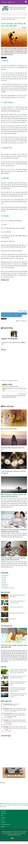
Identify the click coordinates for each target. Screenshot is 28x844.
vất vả (18, 142)
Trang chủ (3, 811)
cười (11, 199)
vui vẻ (25, 245)
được (16, 65)
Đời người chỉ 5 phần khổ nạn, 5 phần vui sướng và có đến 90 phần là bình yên (18, 689)
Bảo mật (10, 833)
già (13, 165)
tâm (5, 169)
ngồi (2, 133)
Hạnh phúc (4, 316)
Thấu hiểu (14, 316)
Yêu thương (24, 313)
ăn (13, 76)
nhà (11, 76)
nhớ (4, 271)
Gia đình (18, 313)
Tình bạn (4, 580)
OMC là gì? (13, 619)
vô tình (23, 84)
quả (4, 192)
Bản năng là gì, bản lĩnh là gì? (17, 613)
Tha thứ (9, 316)
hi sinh (2, 267)
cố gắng (25, 137)
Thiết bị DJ (13, 805)
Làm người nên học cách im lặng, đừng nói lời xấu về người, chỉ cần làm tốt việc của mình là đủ (18, 671)
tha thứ (17, 97)
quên (15, 171)
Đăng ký (5, 2)
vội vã (23, 116)
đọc (20, 263)
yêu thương (18, 95)
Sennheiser (3, 380)
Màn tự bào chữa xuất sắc (9, 429)
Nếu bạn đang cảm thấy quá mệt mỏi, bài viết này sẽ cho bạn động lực (18, 695)
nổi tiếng (22, 126)
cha (26, 65)
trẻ (3, 165)
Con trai (6, 220)
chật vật (13, 73)
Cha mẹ (19, 316)
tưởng (11, 122)
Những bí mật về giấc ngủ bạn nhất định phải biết (14, 646)
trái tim (12, 263)
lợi (18, 228)
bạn (4, 122)
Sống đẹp (4, 573)
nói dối (4, 256)
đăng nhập (8, 386)
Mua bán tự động (21, 805)
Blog (2, 815)
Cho (2, 84)
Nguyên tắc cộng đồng (19, 833)
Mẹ (1, 75)
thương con (6, 75)
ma (26, 122)
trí (18, 275)
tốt (12, 241)
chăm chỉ (9, 120)
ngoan (8, 196)
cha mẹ (24, 142)
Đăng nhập (12, 2)
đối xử (7, 271)
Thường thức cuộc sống (8, 587)
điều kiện (23, 97)
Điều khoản (17, 831)
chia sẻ (8, 277)
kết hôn (7, 65)
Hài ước (4, 579)
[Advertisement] (14, 296)
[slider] (24, 27)
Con (2, 65)
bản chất (15, 258)
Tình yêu (4, 577)
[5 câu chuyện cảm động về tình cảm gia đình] (14, 37)
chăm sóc (13, 169)
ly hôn (7, 67)
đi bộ (25, 75)
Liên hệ (2, 826)
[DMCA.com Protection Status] (14, 838)
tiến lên (3, 139)
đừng (12, 171)
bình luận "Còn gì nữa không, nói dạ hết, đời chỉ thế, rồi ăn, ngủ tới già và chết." (15, 710)
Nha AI (16, 380)
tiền (4, 131)
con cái (8, 169)
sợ (24, 199)
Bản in (18, 320)
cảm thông (3, 277)
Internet (12, 109)
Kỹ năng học (5, 584)
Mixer (1, 805)
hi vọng (18, 141)
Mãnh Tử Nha (17, 835)
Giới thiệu (3, 813)
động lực (18, 137)
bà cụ (12, 192)
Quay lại (24, 320)
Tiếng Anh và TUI (17, 803)
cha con (14, 67)
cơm (18, 76)
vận (12, 158)
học (14, 107)
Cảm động (12, 313)
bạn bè (7, 127)
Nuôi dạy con (5, 586)
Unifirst (4, 806)
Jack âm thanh (6, 805)
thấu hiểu (9, 142)
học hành (13, 120)
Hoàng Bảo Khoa (8, 803)
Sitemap (3, 822)
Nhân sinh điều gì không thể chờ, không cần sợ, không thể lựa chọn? (18, 683)
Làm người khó (10, 380)
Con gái (3, 73)
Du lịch (2, 820)
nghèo (6, 73)
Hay (2, 158)
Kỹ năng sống (5, 575)
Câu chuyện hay (5, 313)
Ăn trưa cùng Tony (5, 824)
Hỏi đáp (3, 817)
